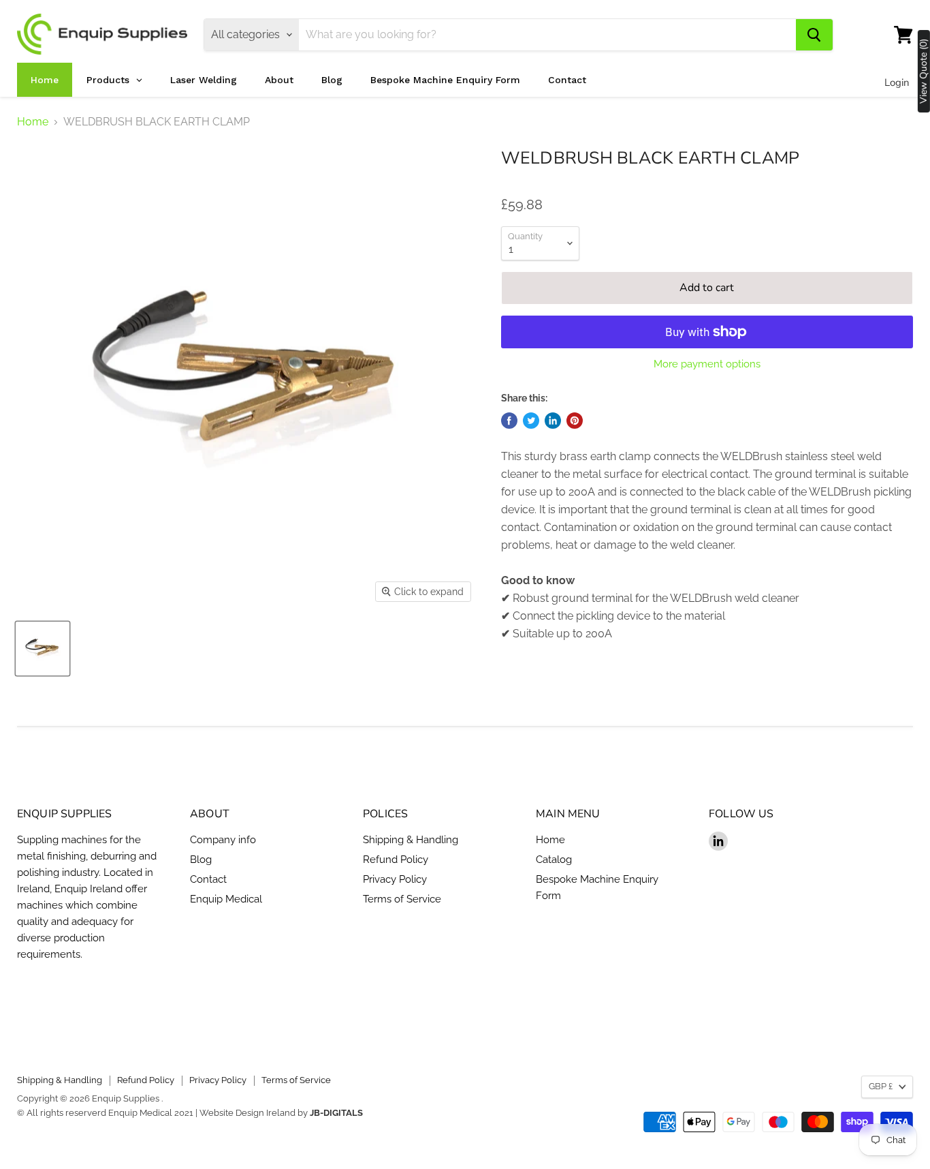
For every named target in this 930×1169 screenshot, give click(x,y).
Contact (208, 879)
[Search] (814, 34)
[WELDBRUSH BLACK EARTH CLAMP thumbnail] (42, 648)
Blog (201, 859)
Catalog (554, 859)
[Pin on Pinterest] (574, 420)
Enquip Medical (226, 899)
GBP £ (881, 1086)
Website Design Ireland (247, 1113)
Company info (223, 840)
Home (32, 122)
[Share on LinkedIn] (553, 420)
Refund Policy (395, 859)
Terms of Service (402, 899)
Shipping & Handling (410, 840)
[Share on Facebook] (509, 420)
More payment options (707, 364)
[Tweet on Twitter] (531, 420)
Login (897, 82)
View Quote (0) (924, 71)
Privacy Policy (395, 879)
